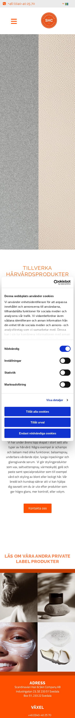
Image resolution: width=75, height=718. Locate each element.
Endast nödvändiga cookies (37, 433)
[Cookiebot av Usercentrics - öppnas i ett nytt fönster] (54, 282)
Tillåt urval (38, 422)
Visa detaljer (54, 400)
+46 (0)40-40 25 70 (39, 715)
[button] (14, 21)
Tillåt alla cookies (37, 411)
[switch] (65, 360)
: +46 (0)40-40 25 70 (19, 4)
